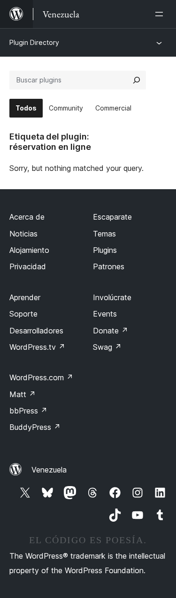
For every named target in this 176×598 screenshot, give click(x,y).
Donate (110, 330)
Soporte (23, 313)
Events (105, 313)
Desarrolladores (36, 330)
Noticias (23, 233)
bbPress (28, 410)
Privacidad (27, 266)
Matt (22, 394)
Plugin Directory (34, 42)
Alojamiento (29, 250)
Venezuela (49, 469)
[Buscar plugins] (136, 80)
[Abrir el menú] (161, 14)
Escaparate (112, 216)
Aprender (24, 297)
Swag (107, 347)
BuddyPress (35, 427)
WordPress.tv (37, 347)
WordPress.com (41, 377)
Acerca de (27, 216)
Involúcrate (112, 297)
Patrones (108, 266)
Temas (104, 233)
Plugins (105, 250)
